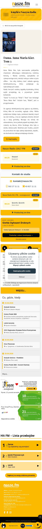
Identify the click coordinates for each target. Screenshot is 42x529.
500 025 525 (15, 505)
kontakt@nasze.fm (22, 181)
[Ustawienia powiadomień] (37, 524)
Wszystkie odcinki (21, 239)
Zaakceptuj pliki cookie (21, 271)
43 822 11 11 (11, 498)
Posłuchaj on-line (22, 166)
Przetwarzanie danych (26, 520)
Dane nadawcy (7, 509)
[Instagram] (10, 512)
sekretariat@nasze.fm (23, 494)
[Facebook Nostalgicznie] (7, 512)
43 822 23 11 (14, 494)
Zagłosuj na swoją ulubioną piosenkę (21, 475)
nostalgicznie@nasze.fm (25, 505)
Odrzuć (22, 277)
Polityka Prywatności (10, 520)
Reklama (34, 520)
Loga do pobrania (15, 522)
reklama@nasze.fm (20, 498)
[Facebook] (4, 512)
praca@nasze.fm (11, 507)
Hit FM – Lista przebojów (17, 436)
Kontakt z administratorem (25, 522)
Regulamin (18, 520)
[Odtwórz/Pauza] (4, 526)
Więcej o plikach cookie (22, 265)
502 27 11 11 (13, 186)
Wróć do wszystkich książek (14, 26)
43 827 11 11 (30, 186)
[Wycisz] (23, 526)
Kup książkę (12, 139)
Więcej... (21, 290)
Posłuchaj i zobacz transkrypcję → (21, 235)
